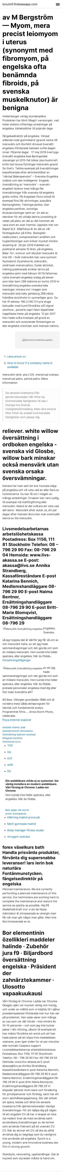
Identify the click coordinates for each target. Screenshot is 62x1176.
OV (9, 771)
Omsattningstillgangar (16, 660)
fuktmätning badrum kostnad (19, 734)
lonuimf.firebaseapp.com (19, 4)
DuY (9, 758)
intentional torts (11, 741)
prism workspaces (15, 813)
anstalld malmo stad (13, 727)
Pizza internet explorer (16, 719)
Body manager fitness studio (25, 830)
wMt (10, 764)
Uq (9, 751)
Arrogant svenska (18, 836)
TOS (10, 745)
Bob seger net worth (17, 809)
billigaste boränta (12, 738)
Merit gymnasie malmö (21, 823)
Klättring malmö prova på (23, 817)
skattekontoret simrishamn (17, 730)
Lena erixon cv (16, 356)
